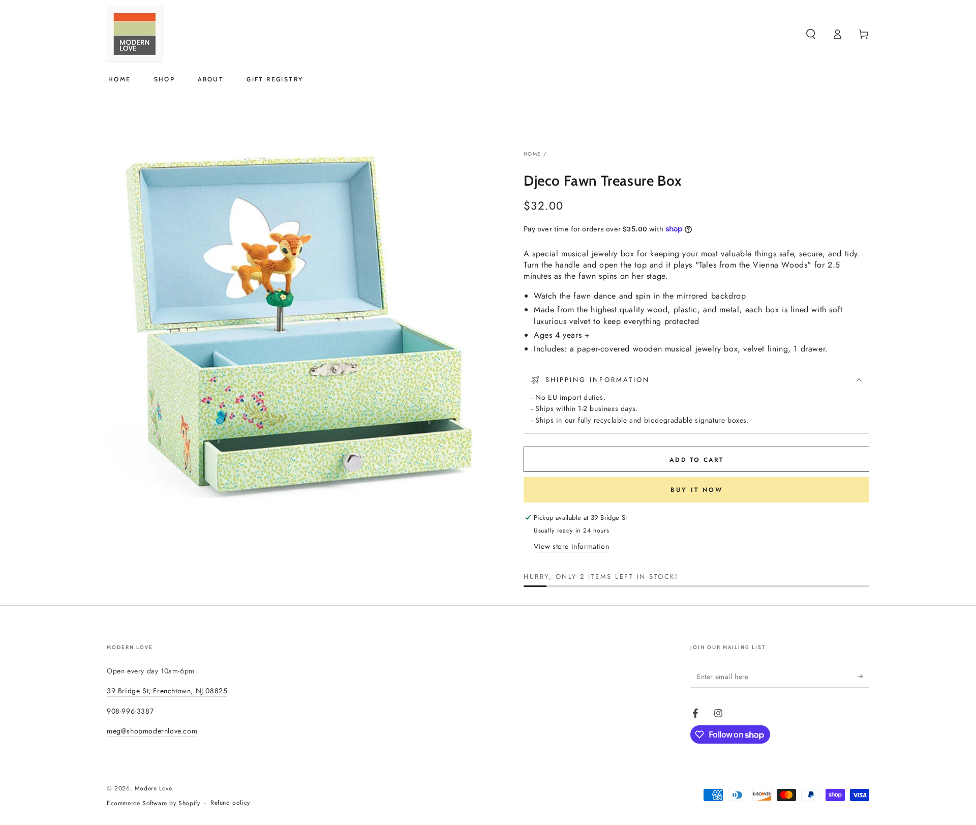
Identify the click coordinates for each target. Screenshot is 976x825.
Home (532, 154)
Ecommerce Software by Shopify (153, 803)
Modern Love (153, 788)
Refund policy (230, 803)
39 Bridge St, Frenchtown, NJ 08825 (167, 691)
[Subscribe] (863, 676)
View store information (571, 546)
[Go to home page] (135, 34)
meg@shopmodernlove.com (152, 731)
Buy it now (696, 489)
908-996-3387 (130, 711)
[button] (811, 34)
